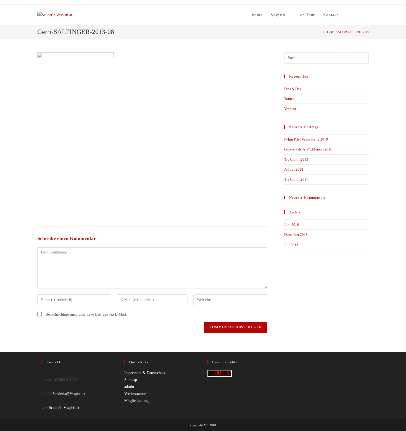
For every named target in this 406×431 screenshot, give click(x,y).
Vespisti (290, 109)
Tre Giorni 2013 (296, 159)
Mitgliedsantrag (136, 401)
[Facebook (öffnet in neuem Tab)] (359, 15)
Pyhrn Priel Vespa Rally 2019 (306, 139)
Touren (289, 99)
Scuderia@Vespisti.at (68, 394)
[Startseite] (320, 32)
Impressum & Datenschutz (144, 373)
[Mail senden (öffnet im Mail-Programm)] (367, 15)
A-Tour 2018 (293, 169)
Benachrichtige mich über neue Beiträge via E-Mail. (86, 314)
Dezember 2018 (296, 234)
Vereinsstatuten (135, 394)
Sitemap (130, 380)
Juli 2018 (291, 245)
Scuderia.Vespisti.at (64, 408)
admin (129, 387)
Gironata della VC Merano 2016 (308, 149)
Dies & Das (292, 89)
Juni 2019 (291, 225)
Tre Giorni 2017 (296, 179)
